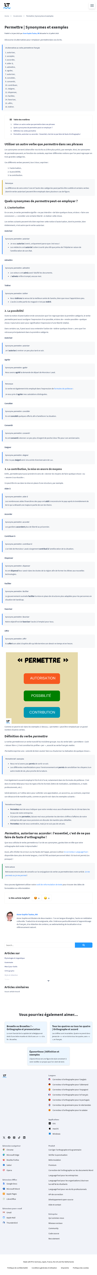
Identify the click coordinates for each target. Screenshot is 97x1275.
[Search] (83, 945)
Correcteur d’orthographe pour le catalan (70, 1110)
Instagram (14, 1137)
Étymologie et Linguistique (15, 958)
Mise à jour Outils (11, 966)
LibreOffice (11, 1199)
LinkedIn (24, 1137)
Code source (53, 1233)
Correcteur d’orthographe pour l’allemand (70, 1084)
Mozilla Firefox (13, 1160)
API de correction (55, 1194)
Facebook (9, 1137)
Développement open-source (60, 1199)
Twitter (4, 1137)
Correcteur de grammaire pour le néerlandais (72, 1105)
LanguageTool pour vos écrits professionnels (67, 1189)
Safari (9, 1165)
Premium (52, 1165)
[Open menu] (92, 6)
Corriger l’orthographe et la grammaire (64, 1149)
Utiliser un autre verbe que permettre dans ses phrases (34, 124)
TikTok (19, 1137)
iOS (54, 1123)
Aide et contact (54, 1204)
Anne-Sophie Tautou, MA (31, 33)
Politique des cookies (81, 1268)
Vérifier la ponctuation (57, 1155)
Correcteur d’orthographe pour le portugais (71, 1100)
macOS (56, 1128)
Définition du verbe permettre (25, 131)
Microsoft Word (13, 1189)
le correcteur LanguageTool (76, 852)
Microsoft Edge (13, 1155)
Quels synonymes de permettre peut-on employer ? (33, 127)
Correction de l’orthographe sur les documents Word (70, 1170)
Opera (9, 1170)
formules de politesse (63, 388)
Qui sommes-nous (56, 1218)
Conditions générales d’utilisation (44, 1268)
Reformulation (54, 1160)
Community (53, 1228)
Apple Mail (11, 1217)
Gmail (9, 1212)
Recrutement (53, 1238)
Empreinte (65, 1268)
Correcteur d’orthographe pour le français (70, 1094)
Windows (56, 1134)
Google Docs (12, 1183)
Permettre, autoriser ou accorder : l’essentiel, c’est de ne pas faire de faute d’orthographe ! (47, 134)
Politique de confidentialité (17, 1268)
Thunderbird (12, 1222)
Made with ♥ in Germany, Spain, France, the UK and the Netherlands (48, 1262)
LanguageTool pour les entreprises (63, 1175)
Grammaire (9, 962)
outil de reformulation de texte (49, 884)
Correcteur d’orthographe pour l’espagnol (70, 1089)
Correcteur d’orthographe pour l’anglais (69, 1079)
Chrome (10, 1149)
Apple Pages (12, 1194)
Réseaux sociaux (55, 1223)
